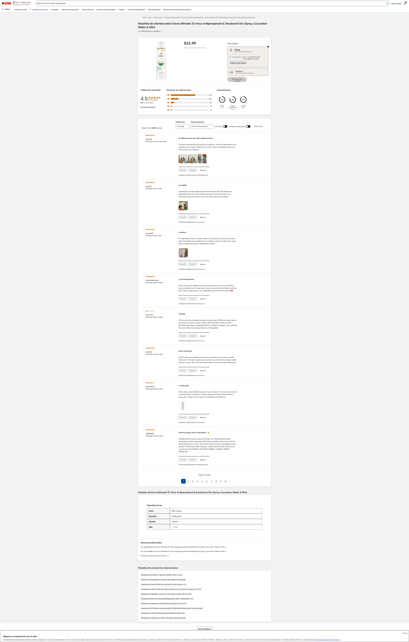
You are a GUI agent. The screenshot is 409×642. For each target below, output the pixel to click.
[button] (225, 126)
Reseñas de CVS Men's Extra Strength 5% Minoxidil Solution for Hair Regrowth (171, 608)
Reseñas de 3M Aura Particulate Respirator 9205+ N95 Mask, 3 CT (167, 598)
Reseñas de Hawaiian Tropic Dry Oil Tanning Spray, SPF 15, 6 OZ (166, 594)
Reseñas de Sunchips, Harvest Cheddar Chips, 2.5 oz (161, 574)
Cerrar (405, 633)
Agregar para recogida (237, 80)
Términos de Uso (334, 640)
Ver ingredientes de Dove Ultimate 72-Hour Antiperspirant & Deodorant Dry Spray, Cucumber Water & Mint (183, 547)
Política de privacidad (320, 640)
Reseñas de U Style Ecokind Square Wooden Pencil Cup (163, 613)
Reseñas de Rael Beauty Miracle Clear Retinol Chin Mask (163, 579)
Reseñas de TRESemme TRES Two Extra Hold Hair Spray (163, 618)
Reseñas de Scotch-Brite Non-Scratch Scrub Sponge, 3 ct (163, 584)
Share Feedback (204, 629)
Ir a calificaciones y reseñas (149, 31)
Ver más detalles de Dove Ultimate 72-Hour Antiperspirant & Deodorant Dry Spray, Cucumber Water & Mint (183, 551)
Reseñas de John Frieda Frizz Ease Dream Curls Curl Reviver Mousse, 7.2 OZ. (171, 589)
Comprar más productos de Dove (154, 555)
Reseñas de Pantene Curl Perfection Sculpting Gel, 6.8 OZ (163, 603)
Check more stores (238, 63)
